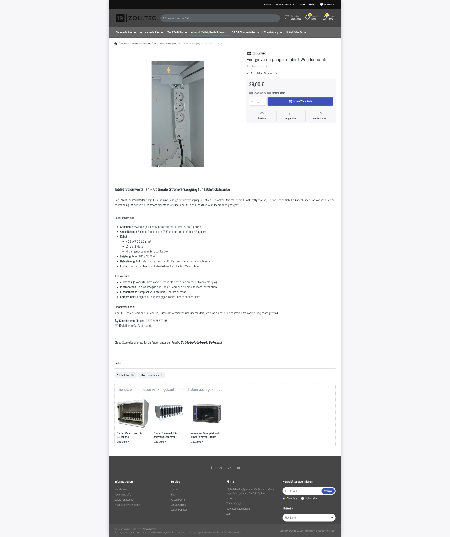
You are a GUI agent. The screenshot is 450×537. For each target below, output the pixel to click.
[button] (251, 101)
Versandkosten (278, 92)
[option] (125, 375)
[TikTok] (229, 468)
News (311, 4)
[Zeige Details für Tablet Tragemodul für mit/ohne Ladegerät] (170, 413)
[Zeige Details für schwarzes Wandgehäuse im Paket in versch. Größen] (207, 413)
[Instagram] (220, 468)
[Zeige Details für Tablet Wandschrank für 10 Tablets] (133, 413)
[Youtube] (239, 468)
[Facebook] (211, 468)
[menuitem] (126, 33)
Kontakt (268, 4)
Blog (302, 4)
